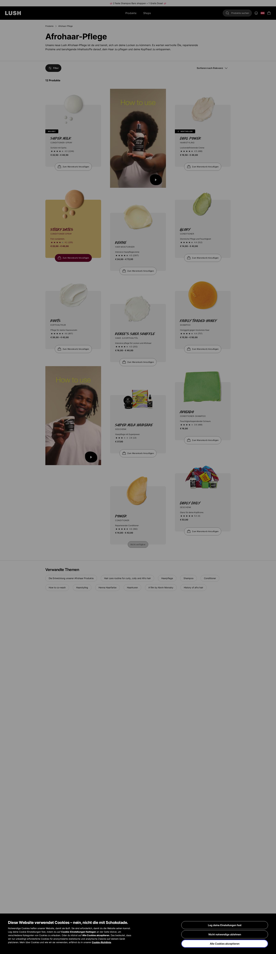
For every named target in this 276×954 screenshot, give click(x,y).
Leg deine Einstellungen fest (224, 925)
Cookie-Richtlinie (101, 942)
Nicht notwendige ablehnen (224, 934)
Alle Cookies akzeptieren (224, 943)
